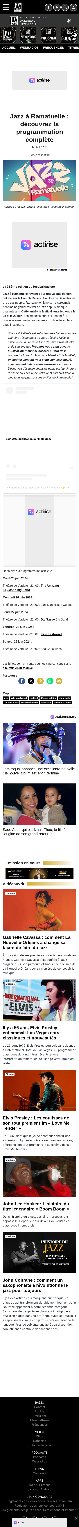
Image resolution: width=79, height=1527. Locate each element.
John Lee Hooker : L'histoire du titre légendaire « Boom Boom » (36, 1206)
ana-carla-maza (62, 702)
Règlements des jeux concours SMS (39, 1505)
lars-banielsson (29, 702)
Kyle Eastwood (51, 634)
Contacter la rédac (39, 1445)
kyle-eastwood (19, 698)
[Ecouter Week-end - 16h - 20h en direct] (39, 873)
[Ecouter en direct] (57, 7)
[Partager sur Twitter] (30, 683)
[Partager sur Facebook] (21, 683)
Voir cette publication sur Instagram (28, 438)
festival (34, 698)
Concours (39, 1473)
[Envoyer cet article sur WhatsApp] (49, 683)
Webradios (29, 47)
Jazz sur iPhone (39, 1485)
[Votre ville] (48, 7)
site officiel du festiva (17, 668)
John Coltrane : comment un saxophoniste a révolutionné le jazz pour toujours (35, 1285)
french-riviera (11, 702)
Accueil (9, 47)
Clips (39, 1436)
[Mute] (69, 21)
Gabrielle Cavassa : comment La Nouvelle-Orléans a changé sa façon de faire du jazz (36, 942)
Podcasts (39, 1457)
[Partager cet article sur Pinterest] (39, 683)
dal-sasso (46, 702)
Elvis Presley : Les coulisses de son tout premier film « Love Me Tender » (36, 1123)
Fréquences (53, 47)
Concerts (39, 1441)
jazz (6, 698)
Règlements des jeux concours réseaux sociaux (39, 1501)
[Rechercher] (65, 7)
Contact (39, 1407)
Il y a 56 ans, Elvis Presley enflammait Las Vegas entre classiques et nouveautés (32, 1032)
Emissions (39, 1416)
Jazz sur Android (39, 1489)
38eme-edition (48, 698)
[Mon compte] (73, 7)
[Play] (5, 32)
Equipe (39, 1411)
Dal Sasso (48, 619)
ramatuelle (64, 698)
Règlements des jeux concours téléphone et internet (39, 1510)
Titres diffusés (39, 1420)
